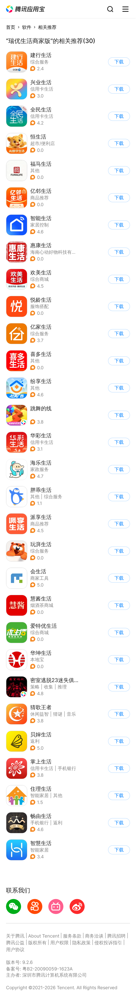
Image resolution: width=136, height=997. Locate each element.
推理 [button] (62, 686)
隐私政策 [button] (81, 942)
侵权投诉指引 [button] (108, 942)
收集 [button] (48, 686)
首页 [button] (10, 27)
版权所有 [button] (37, 942)
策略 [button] (34, 686)
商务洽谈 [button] (94, 936)
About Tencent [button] (43, 936)
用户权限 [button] (59, 942)
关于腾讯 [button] (15, 936)
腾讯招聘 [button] (116, 936)
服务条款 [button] (72, 936)
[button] (25, 9)
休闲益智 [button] (39, 714)
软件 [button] (26, 27)
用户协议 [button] (15, 949)
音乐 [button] (71, 714)
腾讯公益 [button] (15, 942)
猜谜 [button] (57, 714)
